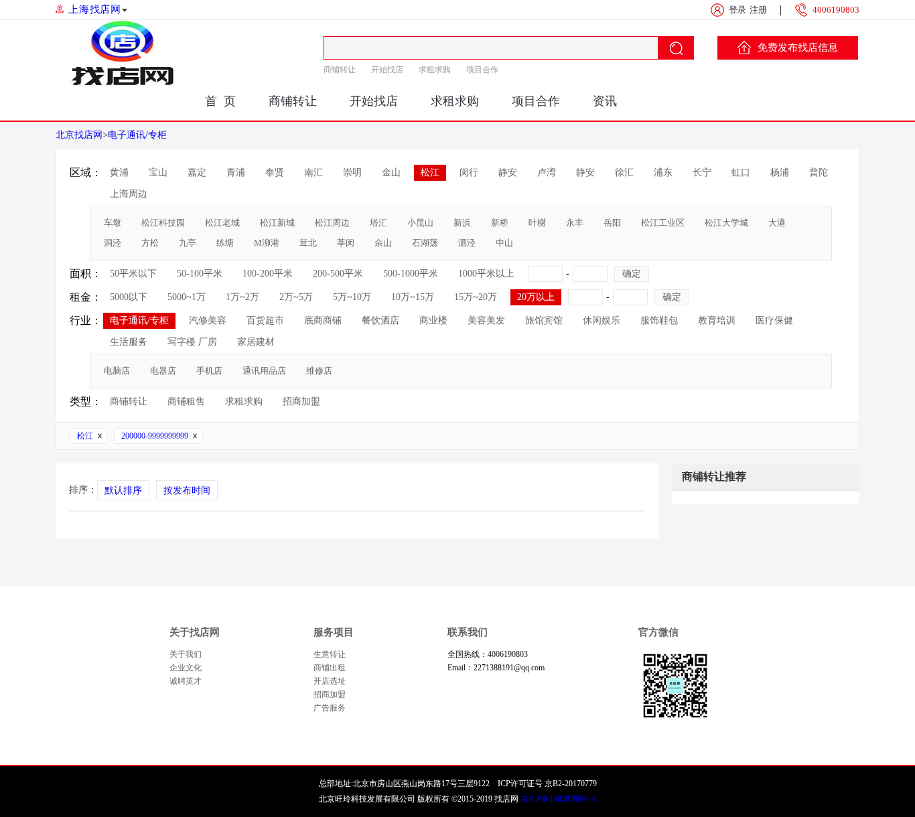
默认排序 (123, 491)
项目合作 (482, 69)
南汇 (313, 172)
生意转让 (329, 654)
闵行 (469, 172)
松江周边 (332, 223)
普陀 (818, 172)
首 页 (220, 101)
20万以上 (536, 297)
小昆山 (420, 223)
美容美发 (486, 320)
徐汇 (624, 172)
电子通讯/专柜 (137, 135)
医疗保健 (774, 320)
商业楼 (433, 320)
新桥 (499, 223)
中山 (504, 243)
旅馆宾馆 (544, 320)
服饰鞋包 (659, 320)
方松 (150, 243)
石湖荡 (425, 243)
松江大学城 (726, 223)
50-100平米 (199, 274)
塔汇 (378, 223)
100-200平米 (267, 274)
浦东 (663, 172)
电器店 (163, 371)
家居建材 (256, 342)
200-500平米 (338, 274)
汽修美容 (207, 320)
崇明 (352, 172)
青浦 (235, 172)
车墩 (112, 223)
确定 (631, 274)
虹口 (740, 172)
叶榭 (537, 223)
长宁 (702, 172)
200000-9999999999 (154, 436)
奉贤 (274, 172)
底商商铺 (323, 320)
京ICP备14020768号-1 (558, 799)
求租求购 (435, 69)
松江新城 (277, 223)
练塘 (225, 243)
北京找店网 (79, 135)
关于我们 (185, 654)
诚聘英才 (185, 681)
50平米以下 (133, 274)
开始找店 (387, 69)
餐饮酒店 (380, 320)
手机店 (209, 371)
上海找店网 (94, 9)
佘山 (383, 243)
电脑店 (117, 371)
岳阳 (612, 223)
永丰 (574, 223)
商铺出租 (329, 667)
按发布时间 (186, 491)
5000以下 (128, 297)
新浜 (462, 223)
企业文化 (185, 667)
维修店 (319, 371)
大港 (777, 223)
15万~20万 (475, 297)
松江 (430, 172)
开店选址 (329, 681)
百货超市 (265, 320)
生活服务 (128, 342)
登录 (737, 10)
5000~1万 (186, 297)
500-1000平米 (410, 274)
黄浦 (119, 172)
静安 (507, 172)
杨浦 (779, 172)
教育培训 (716, 320)
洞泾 (112, 243)
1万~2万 (242, 297)
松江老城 (222, 223)
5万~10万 (352, 297)
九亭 (187, 243)
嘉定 (197, 172)
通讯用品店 (264, 371)
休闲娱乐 (601, 320)
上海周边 (128, 194)
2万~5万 (296, 297)
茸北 (308, 243)
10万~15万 (412, 297)
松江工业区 (663, 223)
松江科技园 (163, 223)
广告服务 (329, 708)
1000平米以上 (486, 274)
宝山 (158, 172)
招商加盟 (301, 401)
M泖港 (266, 243)
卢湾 (546, 172)
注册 (758, 10)
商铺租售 (186, 401)
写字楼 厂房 (192, 342)
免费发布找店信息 (798, 47)
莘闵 (345, 243)
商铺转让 (340, 69)
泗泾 (467, 243)
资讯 (605, 101)
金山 (391, 172)
